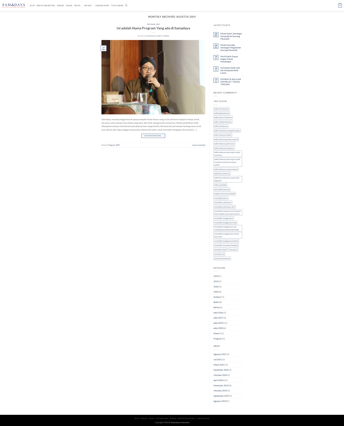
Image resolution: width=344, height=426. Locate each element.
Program (151, 24)
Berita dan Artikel (46, 5)
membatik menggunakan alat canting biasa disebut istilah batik (226, 228)
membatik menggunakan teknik (226, 241)
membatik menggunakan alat (225, 223)
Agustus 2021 (220, 354)
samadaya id (219, 254)
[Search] (126, 5)
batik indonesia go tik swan (224, 144)
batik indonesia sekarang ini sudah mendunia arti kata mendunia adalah (227, 162)
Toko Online (117, 5)
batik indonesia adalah (222, 135)
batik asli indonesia (221, 109)
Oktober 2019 (220, 390)
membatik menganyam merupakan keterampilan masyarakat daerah (227, 212)
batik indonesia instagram (224, 148)
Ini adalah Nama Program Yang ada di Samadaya (153, 28)
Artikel (88, 5)
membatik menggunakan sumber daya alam (226, 235)
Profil (77, 5)
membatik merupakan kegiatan (226, 245)
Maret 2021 (219, 364)
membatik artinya (221, 198)
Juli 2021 (218, 359)
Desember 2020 (221, 369)
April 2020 (218, 380)
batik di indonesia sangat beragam (227, 131)
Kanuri (60, 5)
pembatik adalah (220, 250)
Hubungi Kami (102, 5)
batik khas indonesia (222, 174)
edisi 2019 (218, 323)
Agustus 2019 (220, 401)
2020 (216, 286)
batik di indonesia (220, 126)
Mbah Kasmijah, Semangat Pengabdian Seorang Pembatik (230, 47)
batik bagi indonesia (221, 113)
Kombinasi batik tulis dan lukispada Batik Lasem (230, 70)
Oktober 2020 (220, 375)
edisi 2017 (218, 317)
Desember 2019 (221, 385)
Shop (32, 5)
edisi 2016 (218, 312)
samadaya (233, 250)
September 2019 (221, 395)
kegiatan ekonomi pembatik (224, 194)
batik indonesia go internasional (226, 139)
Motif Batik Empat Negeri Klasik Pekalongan (229, 59)
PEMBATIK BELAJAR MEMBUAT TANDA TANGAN (230, 82)
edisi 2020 (218, 328)
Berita (216, 307)
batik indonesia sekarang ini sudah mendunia (227, 153)
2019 (158, 24)
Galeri (69, 5)
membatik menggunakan (223, 218)
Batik (216, 302)
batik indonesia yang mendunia (226, 169)
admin (166, 36)
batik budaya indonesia (223, 117)
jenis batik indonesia (222, 189)
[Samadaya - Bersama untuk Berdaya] (14, 5)
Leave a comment (198, 145)
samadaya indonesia (222, 258)
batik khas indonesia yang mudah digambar (226, 179)
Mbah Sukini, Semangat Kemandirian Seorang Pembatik (231, 36)
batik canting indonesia (223, 122)
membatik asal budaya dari (224, 207)
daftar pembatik (220, 185)
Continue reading (153, 136)
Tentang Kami (162, 418)
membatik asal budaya (222, 202)
